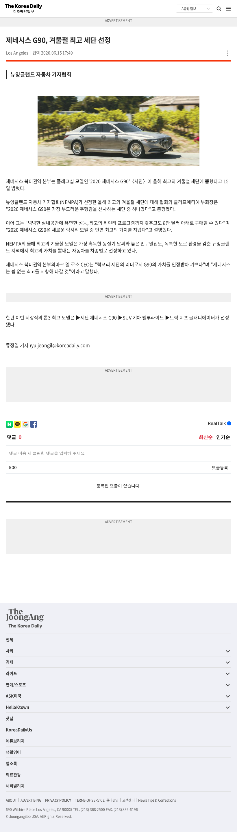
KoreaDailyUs (19, 729)
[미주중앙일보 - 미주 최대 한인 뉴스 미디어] (23, 8)
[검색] (219, 8)
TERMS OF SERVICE (90, 800)
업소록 (11, 763)
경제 (9, 662)
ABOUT (11, 800)
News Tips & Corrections (157, 800)
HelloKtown (17, 707)
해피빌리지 (15, 786)
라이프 (11, 673)
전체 (9, 639)
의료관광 (13, 774)
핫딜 (9, 718)
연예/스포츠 (16, 684)
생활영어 (13, 752)
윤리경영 (112, 800)
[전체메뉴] (228, 8)
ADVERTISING (31, 800)
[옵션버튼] (227, 53)
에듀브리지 (15, 741)
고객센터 (128, 800)
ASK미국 (13, 696)
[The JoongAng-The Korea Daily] (25, 618)
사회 (9, 651)
